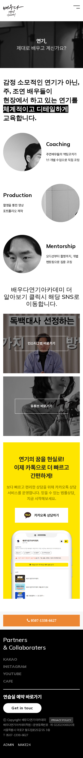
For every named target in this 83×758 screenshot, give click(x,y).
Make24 (24, 745)
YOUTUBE (12, 673)
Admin (8, 745)
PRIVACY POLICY (61, 720)
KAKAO (10, 659)
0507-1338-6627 (43, 620)
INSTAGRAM (14, 666)
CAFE (8, 681)
